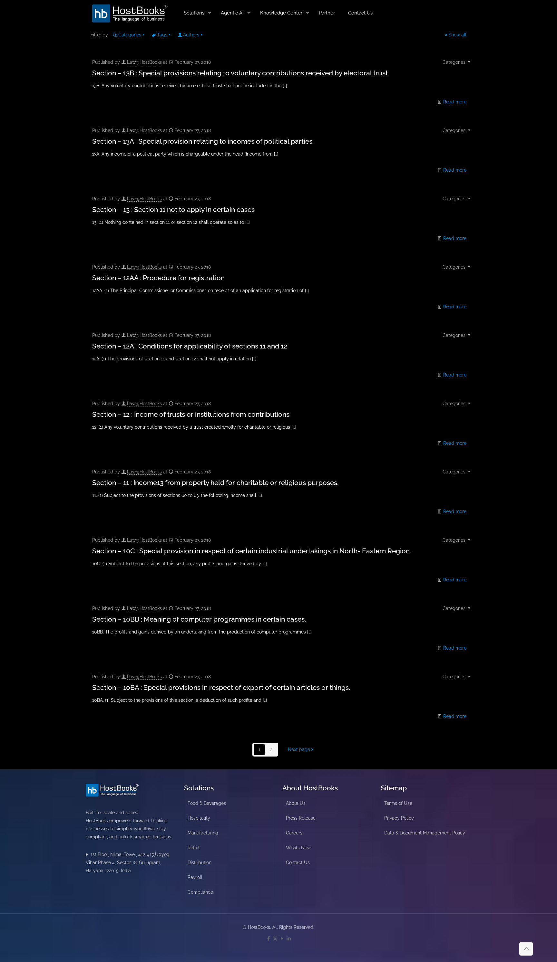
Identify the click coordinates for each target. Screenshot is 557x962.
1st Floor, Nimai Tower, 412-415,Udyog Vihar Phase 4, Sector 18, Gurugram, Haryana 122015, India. (128, 862)
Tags (162, 34)
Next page (299, 749)
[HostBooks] (130, 13)
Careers (294, 832)
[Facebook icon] (268, 938)
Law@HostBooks (144, 62)
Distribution (199, 862)
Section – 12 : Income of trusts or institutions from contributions (190, 414)
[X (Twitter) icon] (275, 938)
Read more (454, 101)
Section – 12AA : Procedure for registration (158, 278)
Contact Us (298, 862)
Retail (194, 847)
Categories (129, 34)
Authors (191, 34)
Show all (457, 34)
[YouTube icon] (281, 938)
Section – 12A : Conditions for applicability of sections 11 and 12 (189, 346)
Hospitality (199, 818)
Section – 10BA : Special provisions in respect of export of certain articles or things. (221, 687)
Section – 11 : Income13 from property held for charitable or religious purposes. (215, 483)
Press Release (301, 818)
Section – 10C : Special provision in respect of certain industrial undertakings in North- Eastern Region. (251, 551)
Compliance (200, 892)
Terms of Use (398, 803)
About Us (296, 803)
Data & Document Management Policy (424, 832)
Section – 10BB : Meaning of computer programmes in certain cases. (199, 619)
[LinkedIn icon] (288, 938)
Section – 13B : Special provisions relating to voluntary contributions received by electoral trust (240, 73)
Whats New (298, 847)
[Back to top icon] (526, 949)
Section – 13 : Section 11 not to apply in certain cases (173, 209)
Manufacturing (203, 832)
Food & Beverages (207, 803)
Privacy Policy (399, 818)
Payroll (195, 877)
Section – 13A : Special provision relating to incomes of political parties (202, 141)
